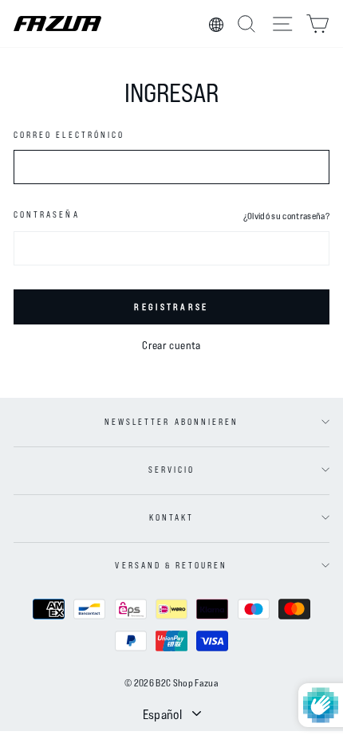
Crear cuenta (171, 345)
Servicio (171, 469)
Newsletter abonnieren (171, 422)
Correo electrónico (69, 135)
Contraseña (47, 214)
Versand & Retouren (171, 565)
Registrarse (171, 306)
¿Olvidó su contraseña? (286, 215)
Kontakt (171, 517)
